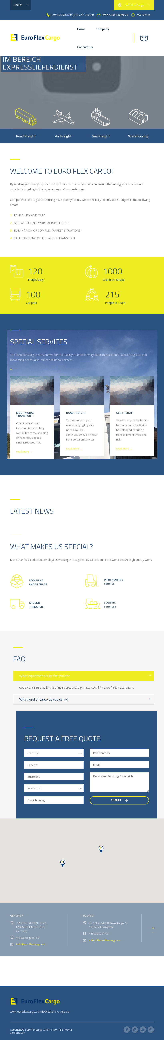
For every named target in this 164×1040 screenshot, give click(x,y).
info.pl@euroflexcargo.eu (104, 940)
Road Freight (76, 413)
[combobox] (54, 753)
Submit (116, 800)
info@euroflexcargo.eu (30, 944)
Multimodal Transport (25, 414)
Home (81, 29)
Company (102, 29)
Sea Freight (125, 413)
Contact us (85, 47)
